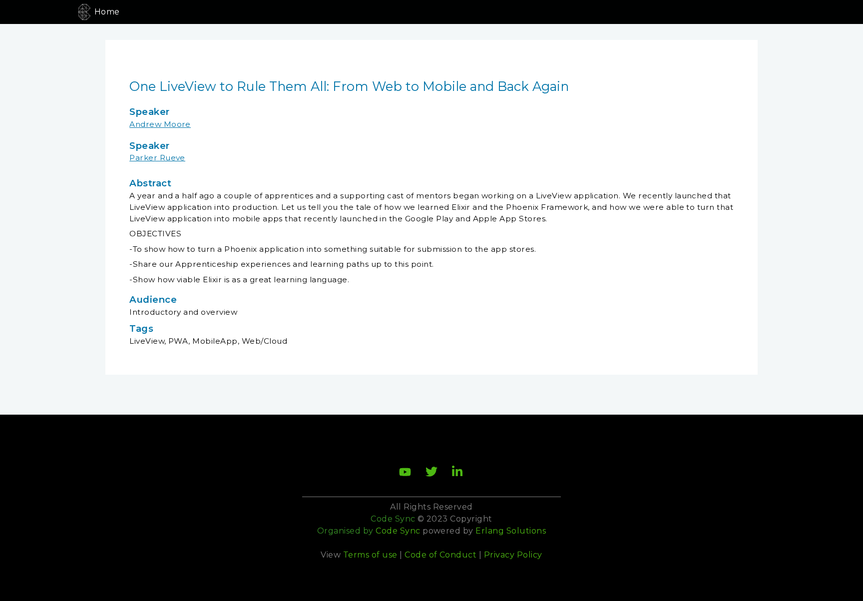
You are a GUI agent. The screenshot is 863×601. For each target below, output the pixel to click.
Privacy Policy (513, 555)
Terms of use (370, 555)
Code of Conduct (440, 555)
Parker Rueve (157, 157)
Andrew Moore (160, 124)
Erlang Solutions (510, 531)
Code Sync (398, 531)
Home (107, 11)
